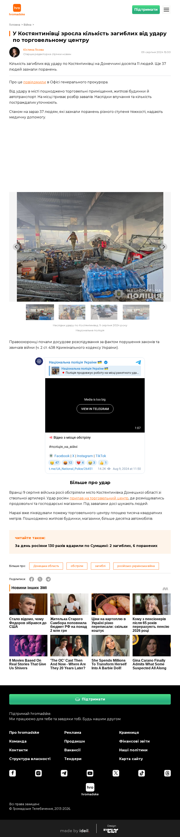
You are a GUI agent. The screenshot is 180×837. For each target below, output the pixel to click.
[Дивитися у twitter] (116, 773)
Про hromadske (24, 732)
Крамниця (129, 732)
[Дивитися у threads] (167, 773)
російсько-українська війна (136, 566)
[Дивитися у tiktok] (141, 773)
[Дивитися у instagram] (38, 773)
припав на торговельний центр (99, 498)
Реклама (72, 732)
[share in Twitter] (40, 579)
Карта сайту (131, 759)
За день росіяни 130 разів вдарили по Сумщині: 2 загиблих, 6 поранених (86, 546)
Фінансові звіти (134, 741)
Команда (18, 741)
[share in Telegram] (48, 579)
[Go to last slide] (16, 246)
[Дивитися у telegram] (64, 773)
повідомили (34, 82)
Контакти (18, 750)
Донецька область (46, 566)
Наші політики (133, 750)
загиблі (100, 566)
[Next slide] (163, 246)
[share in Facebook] (31, 579)
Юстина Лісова (33, 49)
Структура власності (29, 759)
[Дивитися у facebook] (12, 773)
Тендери (72, 759)
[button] (40, 312)
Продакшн (74, 741)
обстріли (77, 566)
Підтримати (146, 9)
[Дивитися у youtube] (90, 773)
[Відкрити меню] (166, 9)
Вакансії (72, 750)
